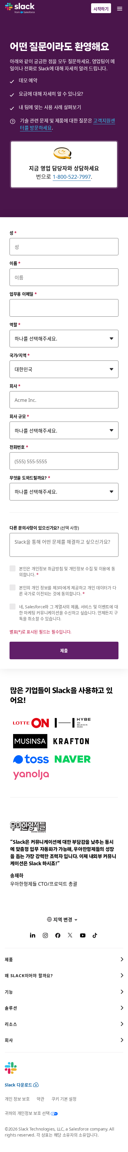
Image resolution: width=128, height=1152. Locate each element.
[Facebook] (57, 936)
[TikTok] (95, 936)
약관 (40, 1099)
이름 (15, 263)
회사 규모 (19, 416)
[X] (70, 936)
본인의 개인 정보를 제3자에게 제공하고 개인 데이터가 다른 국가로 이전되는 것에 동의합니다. (67, 590)
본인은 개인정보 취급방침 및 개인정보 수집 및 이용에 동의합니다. (67, 571)
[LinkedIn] (32, 936)
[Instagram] (45, 936)
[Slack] (20, 8)
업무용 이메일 (23, 294)
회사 (15, 386)
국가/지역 (20, 355)
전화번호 (19, 447)
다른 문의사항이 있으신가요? (44, 528)
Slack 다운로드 (18, 1085)
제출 (64, 650)
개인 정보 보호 (17, 1099)
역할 (15, 324)
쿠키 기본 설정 (63, 1099)
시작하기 (101, 9)
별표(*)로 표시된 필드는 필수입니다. (40, 632)
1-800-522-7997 (72, 176)
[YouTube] (82, 936)
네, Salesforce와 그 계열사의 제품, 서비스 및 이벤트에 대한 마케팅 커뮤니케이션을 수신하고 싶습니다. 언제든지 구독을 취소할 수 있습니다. (68, 612)
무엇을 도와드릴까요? (30, 478)
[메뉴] (119, 8)
